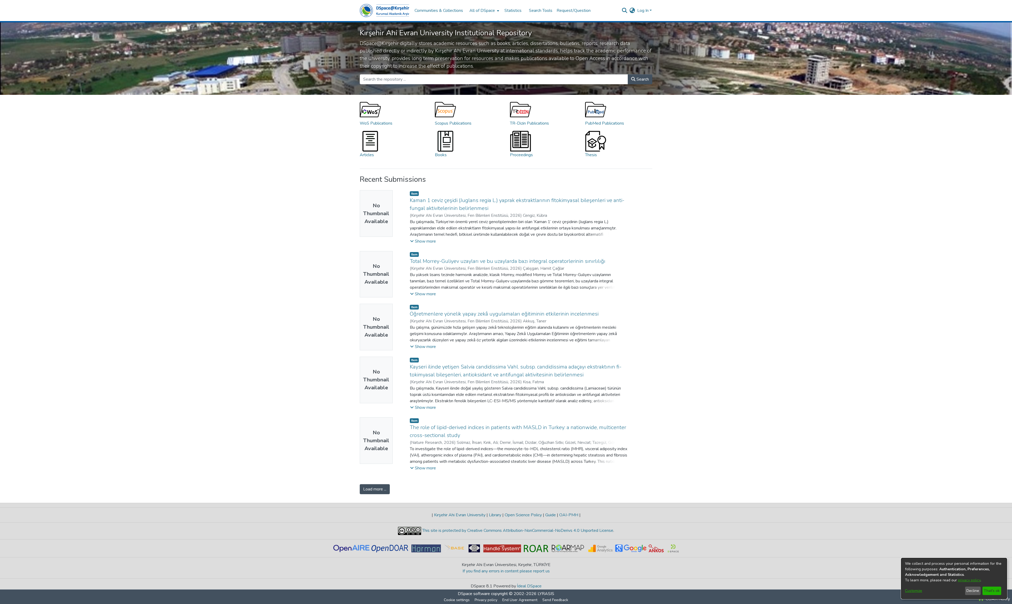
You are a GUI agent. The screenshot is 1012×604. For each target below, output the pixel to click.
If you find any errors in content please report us (506, 571)
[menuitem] (483, 10)
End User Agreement (519, 599)
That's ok (992, 590)
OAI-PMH (568, 515)
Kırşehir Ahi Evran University (459, 515)
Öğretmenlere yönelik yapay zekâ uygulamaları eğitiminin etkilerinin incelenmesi (504, 313)
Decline (972, 590)
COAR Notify (997, 599)
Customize (913, 590)
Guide (550, 515)
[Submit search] (624, 10)
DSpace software (474, 594)
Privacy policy (486, 599)
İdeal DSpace (529, 586)
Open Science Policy (523, 515)
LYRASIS (546, 594)
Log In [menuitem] (643, 10)
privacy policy (969, 580)
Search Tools (540, 10)
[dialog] (954, 578)
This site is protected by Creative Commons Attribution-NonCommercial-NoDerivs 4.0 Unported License (517, 530)
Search (642, 79)
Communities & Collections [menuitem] (439, 10)
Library (495, 515)
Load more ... (374, 489)
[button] (423, 241)
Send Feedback (555, 599)
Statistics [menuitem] (513, 10)
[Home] (384, 10)
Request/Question (574, 10)
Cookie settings (457, 599)
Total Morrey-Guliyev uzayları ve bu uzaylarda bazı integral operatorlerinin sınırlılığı (507, 261)
